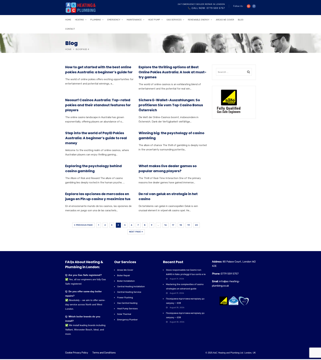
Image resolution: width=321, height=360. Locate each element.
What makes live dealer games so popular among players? (168, 168)
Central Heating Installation (131, 286)
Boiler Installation (126, 281)
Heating (79, 19)
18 (181, 225)
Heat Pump (154, 19)
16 (165, 225)
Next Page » (136, 232)
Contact (70, 29)
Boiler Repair (123, 275)
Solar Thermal (124, 314)
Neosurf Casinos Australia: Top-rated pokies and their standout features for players (98, 105)
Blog (240, 19)
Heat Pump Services (127, 308)
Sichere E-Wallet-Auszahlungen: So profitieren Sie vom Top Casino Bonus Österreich (171, 105)
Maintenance (134, 19)
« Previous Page (83, 225)
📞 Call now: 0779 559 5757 (206, 8)
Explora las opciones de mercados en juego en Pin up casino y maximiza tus (97, 196)
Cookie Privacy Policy (76, 352)
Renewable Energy (198, 19)
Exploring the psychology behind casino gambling (93, 168)
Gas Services (174, 19)
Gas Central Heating (127, 303)
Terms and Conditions (104, 352)
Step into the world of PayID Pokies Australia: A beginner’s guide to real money (96, 138)
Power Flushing (125, 297)
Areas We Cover (225, 19)
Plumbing (95, 19)
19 (188, 225)
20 (196, 225)
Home (68, 19)
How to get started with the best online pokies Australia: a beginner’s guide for (99, 69)
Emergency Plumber (127, 319)
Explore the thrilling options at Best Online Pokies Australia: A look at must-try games (172, 72)
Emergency (113, 19)
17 (173, 225)
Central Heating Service (129, 292)
